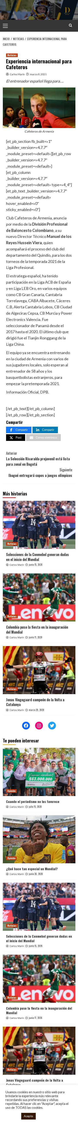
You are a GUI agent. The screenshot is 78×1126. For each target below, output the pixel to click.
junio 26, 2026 (36, 874)
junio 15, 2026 (35, 564)
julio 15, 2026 (35, 806)
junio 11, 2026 (35, 637)
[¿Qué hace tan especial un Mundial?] (39, 839)
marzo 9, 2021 (38, 74)
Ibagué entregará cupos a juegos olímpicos (40, 472)
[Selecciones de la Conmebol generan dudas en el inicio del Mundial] (39, 525)
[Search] (70, 25)
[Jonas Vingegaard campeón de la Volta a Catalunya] (39, 670)
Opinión (11, 791)
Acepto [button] (28, 1116)
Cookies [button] (12, 1116)
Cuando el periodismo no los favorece (32, 801)
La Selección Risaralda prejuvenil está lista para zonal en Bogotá (38, 459)
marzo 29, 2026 (36, 710)
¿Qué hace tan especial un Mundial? (32, 868)
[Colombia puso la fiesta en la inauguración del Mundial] (39, 597)
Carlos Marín (17, 74)
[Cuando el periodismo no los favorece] (39, 772)
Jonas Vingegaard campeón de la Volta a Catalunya (35, 702)
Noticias (11, 55)
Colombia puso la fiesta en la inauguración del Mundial (37, 629)
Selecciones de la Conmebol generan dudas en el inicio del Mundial (37, 557)
